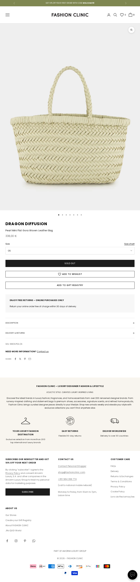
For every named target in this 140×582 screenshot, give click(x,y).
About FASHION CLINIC (17, 525)
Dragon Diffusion (26, 224)
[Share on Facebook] (15, 359)
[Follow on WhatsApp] (34, 541)
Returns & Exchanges (122, 476)
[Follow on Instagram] (16, 541)
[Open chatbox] (132, 575)
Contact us (43, 351)
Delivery (115, 471)
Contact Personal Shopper (72, 466)
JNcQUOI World (13, 530)
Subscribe (28, 491)
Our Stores (10, 515)
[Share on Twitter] (20, 359)
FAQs (113, 466)
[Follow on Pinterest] (25, 541)
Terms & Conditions (121, 481)
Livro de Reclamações (123, 496)
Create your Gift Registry (18, 520)
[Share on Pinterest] (25, 359)
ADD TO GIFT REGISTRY (70, 285)
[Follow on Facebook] (7, 541)
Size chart (129, 243)
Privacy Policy (12, 473)
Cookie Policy (118, 491)
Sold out (70, 263)
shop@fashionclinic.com (71, 472)
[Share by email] (29, 359)
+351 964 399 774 (67, 479)
